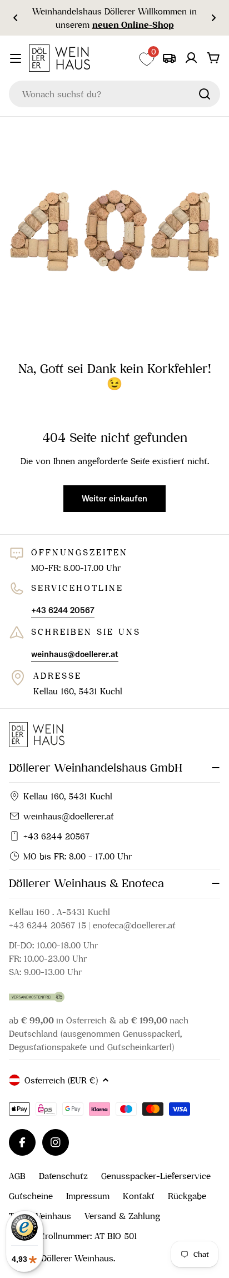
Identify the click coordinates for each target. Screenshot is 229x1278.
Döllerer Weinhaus (77, 1258)
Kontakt (139, 1195)
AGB (17, 1175)
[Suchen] (204, 94)
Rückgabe (187, 1195)
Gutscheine (31, 1195)
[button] (15, 17)
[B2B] (169, 57)
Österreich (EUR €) (61, 1080)
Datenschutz (63, 1175)
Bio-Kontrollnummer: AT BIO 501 (73, 1235)
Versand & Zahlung (122, 1215)
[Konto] (191, 57)
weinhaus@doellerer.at (68, 816)
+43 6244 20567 (56, 836)
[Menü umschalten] (15, 58)
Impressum (87, 1195)
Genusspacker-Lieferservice (156, 1175)
